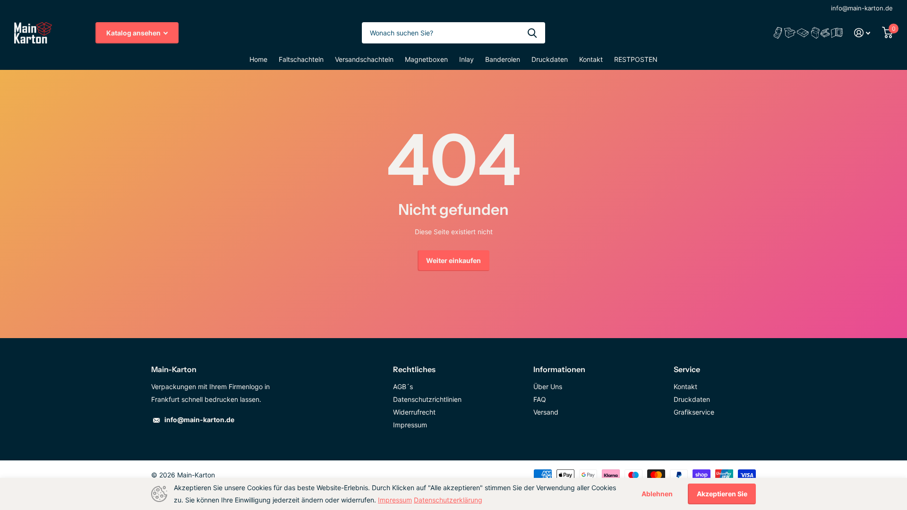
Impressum (410, 425)
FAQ (539, 399)
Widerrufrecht (414, 412)
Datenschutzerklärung (448, 500)
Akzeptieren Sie (722, 494)
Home (258, 59)
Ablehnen (657, 494)
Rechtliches (414, 369)
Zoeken (532, 32)
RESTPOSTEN (636, 59)
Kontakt (591, 59)
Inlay (466, 59)
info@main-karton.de (862, 8)
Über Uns (547, 386)
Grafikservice (694, 412)
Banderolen (502, 59)
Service (687, 369)
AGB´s (403, 386)
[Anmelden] (862, 32)
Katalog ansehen (134, 33)
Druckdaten (549, 59)
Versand (545, 412)
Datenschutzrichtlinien (427, 399)
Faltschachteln (301, 59)
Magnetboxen (426, 59)
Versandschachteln (364, 59)
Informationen (559, 369)
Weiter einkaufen (453, 260)
